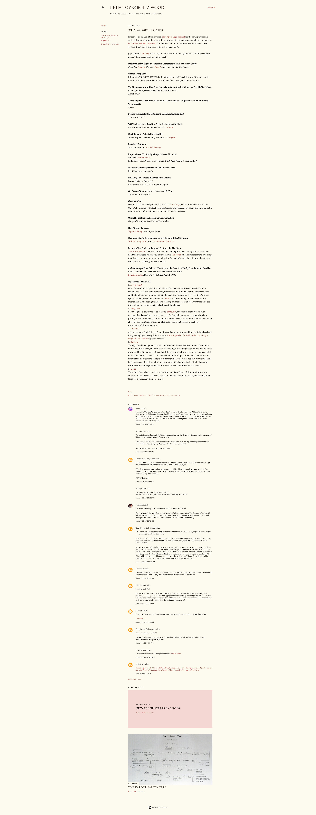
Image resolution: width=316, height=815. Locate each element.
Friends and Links (153, 13)
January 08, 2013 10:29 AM (145, 562)
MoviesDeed (141, 619)
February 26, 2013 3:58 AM (145, 657)
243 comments (148, 713)
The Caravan (142, 338)
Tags (124, 13)
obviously (171, 311)
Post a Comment (135, 679)
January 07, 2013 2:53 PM (145, 481)
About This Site (135, 13)
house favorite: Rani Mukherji (144, 395)
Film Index (115, 13)
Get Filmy (145, 53)
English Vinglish (145, 157)
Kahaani (134, 342)
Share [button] (103, 25)
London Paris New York (163, 241)
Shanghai (134, 328)
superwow (105, 41)
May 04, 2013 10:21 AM (143, 673)
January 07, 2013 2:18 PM (145, 452)
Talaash (157, 67)
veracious (140, 505)
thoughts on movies (110, 44)
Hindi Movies (175, 654)
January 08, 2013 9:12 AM (145, 521)
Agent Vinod (136, 285)
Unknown (140, 569)
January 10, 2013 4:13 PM (144, 643)
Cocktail (141, 67)
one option (176, 254)
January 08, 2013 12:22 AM (145, 498)
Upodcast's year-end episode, (142, 43)
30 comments (139, 792)
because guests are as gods (158, 708)
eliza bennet (141, 585)
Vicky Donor (136, 308)
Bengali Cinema (135, 275)
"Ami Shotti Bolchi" (137, 251)
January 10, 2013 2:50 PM (145, 622)
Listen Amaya (174, 204)
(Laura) (139, 408)
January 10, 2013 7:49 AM (145, 603)
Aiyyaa (133, 369)
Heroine (169, 127)
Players (171, 137)
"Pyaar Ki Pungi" (135, 231)
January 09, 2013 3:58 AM (145, 578)
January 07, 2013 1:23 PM (144, 424)
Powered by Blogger (160, 807)
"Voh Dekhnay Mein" (137, 241)
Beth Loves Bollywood (137, 7)
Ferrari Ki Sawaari (152, 147)
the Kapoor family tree (147, 787)
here (167, 298)
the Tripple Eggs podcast (173, 37)
